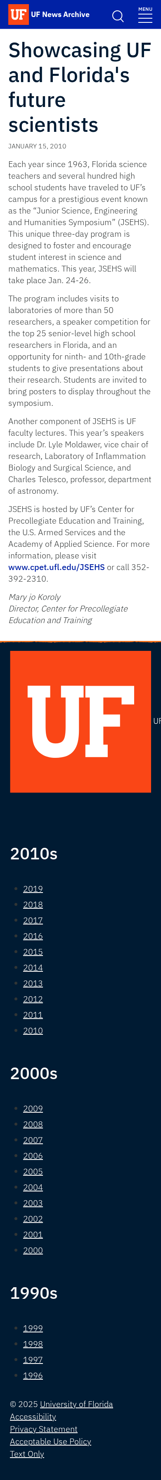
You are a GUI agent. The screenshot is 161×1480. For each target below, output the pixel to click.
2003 (33, 1202)
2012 (33, 998)
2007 (33, 1139)
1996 (33, 1375)
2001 (33, 1234)
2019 (33, 888)
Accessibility (33, 1416)
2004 (33, 1187)
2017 (33, 920)
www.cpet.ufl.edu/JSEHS (56, 567)
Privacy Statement (44, 1428)
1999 (33, 1328)
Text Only (27, 1453)
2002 (33, 1218)
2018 (33, 904)
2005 (33, 1171)
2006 (33, 1155)
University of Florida (76, 1404)
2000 (33, 1250)
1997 (33, 1359)
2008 (33, 1124)
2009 (33, 1108)
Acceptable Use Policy (50, 1441)
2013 (33, 983)
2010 (33, 1030)
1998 (33, 1343)
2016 (33, 935)
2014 (33, 967)
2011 (33, 1014)
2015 (33, 951)
